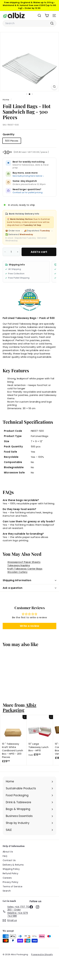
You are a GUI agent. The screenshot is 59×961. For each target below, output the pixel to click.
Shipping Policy (11, 869)
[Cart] (47, 15)
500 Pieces (11, 140)
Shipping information (17, 580)
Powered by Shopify (42, 954)
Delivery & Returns (13, 864)
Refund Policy (10, 873)
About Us (8, 851)
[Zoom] (54, 86)
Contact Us (9, 860)
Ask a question (12, 588)
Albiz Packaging (19, 707)
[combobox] (29, 23)
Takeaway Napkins (18, 565)
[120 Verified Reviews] (30, 312)
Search (7, 890)
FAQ (5, 856)
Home (6, 99)
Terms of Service (12, 886)
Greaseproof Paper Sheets (23, 562)
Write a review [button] (29, 626)
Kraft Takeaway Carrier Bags (24, 568)
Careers (7, 877)
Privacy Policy (10, 882)
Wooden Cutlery (17, 572)
